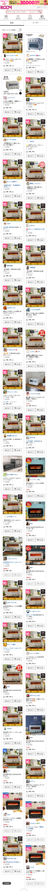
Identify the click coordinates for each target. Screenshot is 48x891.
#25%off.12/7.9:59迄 (11, 862)
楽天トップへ (42, 7)
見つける (18, 17)
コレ (8, 70)
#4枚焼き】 (17, 185)
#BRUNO (6, 562)
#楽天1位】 (8, 185)
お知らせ (30, 17)
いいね (18, 70)
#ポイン (7, 187)
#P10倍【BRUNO (9, 227)
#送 (11, 820)
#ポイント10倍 (31, 615)
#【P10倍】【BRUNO (33, 441)
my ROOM (42, 17)
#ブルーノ (6, 648)
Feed (6, 17)
